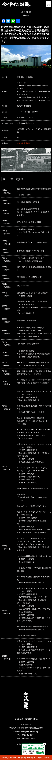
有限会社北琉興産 (24, 143)
